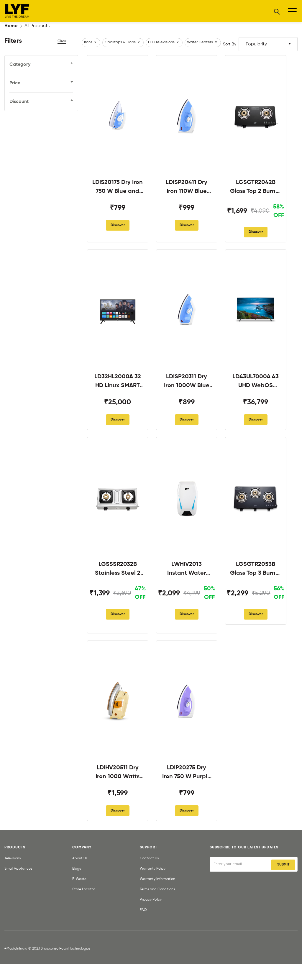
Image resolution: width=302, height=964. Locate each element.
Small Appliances (18, 869)
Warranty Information (157, 879)
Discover (118, 225)
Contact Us (149, 858)
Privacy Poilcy (151, 899)
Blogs (76, 869)
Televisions (12, 858)
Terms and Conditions (157, 889)
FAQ (143, 910)
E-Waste (79, 879)
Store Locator (83, 889)
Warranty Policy (152, 869)
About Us (79, 858)
